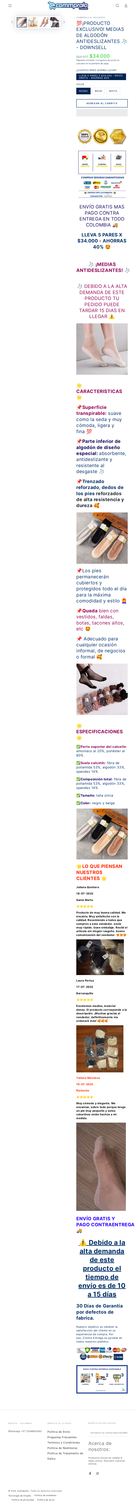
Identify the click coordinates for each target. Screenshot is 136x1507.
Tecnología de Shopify (19, 1495)
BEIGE (100, 92)
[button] (102, 113)
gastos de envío (108, 60)
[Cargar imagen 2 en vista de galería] (33, 22)
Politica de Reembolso (62, 1448)
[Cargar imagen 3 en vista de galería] (44, 22)
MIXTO (114, 92)
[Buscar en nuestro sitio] (117, 5)
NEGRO (85, 92)
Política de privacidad (23, 1500)
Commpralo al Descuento (90, 17)
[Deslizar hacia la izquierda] (12, 22)
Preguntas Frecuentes (62, 1437)
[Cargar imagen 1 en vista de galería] (22, 22)
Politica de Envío (58, 1431)
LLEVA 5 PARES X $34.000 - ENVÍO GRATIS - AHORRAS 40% (101, 77)
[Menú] (10, 5)
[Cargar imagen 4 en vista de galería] (55, 22)
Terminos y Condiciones (63, 1442)
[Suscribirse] (126, 1432)
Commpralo (23, 1491)
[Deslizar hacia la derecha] (64, 22)
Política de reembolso (45, 1495)
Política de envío (45, 1500)
